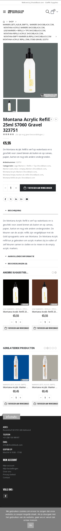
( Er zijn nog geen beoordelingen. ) (29, 134)
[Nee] (57, 519)
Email (26, 199)
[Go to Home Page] (4, 21)
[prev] (51, 119)
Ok (30, 525)
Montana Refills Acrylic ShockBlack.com (19, 178)
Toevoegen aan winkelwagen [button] (18, 328)
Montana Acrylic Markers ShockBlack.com (20, 172)
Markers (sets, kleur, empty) (14, 169)
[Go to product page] (16, 292)
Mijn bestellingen (10, 468)
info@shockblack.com (13, 445)
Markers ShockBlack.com (36, 169)
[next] (56, 119)
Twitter (10, 199)
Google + (21, 199)
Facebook (5, 199)
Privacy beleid (9, 474)
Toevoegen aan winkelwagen (39, 187)
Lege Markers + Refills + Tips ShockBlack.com (32, 166)
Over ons (7, 471)
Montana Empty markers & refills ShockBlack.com (23, 175)
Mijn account (8, 465)
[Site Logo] (16, 11)
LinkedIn (16, 199)
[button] (5, 11)
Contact (6, 477)
